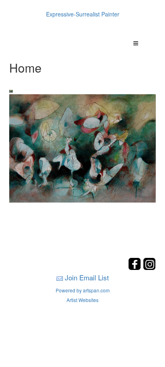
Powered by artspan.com (83, 290)
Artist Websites (82, 299)
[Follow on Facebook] (135, 268)
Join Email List (87, 277)
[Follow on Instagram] (149, 268)
